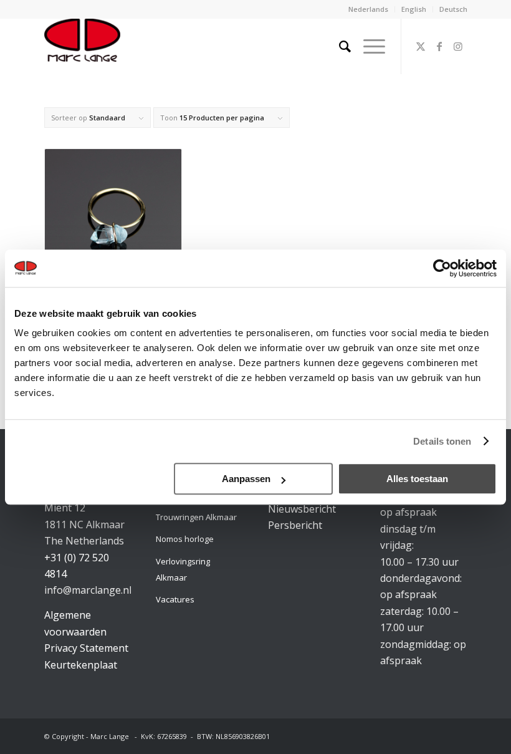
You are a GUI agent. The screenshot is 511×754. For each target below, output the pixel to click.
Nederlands (368, 9)
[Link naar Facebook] (439, 46)
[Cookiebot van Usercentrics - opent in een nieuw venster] (442, 268)
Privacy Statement (86, 648)
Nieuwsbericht (302, 509)
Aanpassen (246, 478)
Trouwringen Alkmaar (196, 517)
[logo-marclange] (82, 46)
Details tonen (442, 441)
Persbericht (295, 525)
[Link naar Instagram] (458, 46)
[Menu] (368, 46)
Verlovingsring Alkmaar (183, 569)
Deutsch (453, 9)
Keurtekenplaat (80, 665)
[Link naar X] (420, 46)
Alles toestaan (417, 478)
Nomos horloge (185, 538)
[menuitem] (368, 9)
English (413, 9)
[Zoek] (339, 46)
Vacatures (175, 599)
